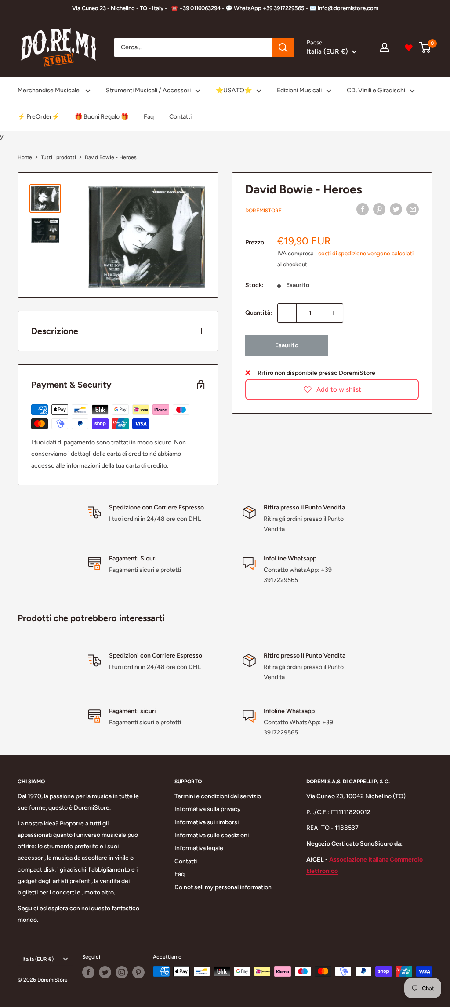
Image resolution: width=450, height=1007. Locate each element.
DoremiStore (263, 210)
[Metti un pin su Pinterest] (379, 209)
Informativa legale (198, 848)
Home (25, 157)
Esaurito (286, 345)
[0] (425, 47)
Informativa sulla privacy (207, 809)
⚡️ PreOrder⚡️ (38, 116)
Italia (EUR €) (38, 959)
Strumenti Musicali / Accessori (148, 90)
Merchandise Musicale (49, 90)
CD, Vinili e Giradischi (376, 90)
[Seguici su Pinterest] (138, 972)
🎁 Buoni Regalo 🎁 (101, 116)
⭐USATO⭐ (234, 90)
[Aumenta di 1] (333, 313)
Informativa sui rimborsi (206, 822)
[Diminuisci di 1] (287, 313)
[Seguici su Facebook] (88, 972)
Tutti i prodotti (58, 157)
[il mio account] (384, 47)
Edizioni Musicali (299, 90)
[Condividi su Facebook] (362, 209)
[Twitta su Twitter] (396, 209)
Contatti (180, 116)
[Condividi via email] (412, 209)
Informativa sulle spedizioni (211, 835)
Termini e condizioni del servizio (217, 796)
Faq (149, 116)
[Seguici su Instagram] (122, 972)
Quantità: (258, 312)
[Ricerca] (283, 47)
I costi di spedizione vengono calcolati (364, 253)
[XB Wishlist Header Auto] (409, 47)
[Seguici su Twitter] (105, 972)
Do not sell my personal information (223, 887)
